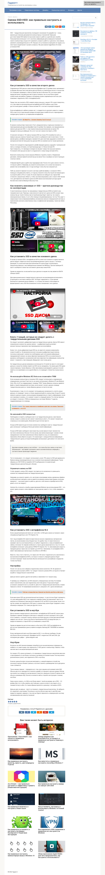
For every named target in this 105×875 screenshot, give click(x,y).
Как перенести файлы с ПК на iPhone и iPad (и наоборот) (88, 32)
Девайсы (45, 10)
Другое (79, 10)
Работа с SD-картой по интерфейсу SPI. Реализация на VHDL (87, 58)
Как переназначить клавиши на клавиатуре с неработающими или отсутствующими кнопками (88, 77)
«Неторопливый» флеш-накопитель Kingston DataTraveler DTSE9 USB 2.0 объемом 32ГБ (87, 50)
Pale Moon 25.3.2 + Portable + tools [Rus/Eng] (88, 40)
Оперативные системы (32, 10)
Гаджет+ (13, 2)
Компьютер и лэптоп (58, 10)
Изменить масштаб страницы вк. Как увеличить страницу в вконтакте (87, 67)
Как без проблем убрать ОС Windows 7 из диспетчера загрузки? (87, 24)
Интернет (71, 10)
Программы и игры (15, 10)
